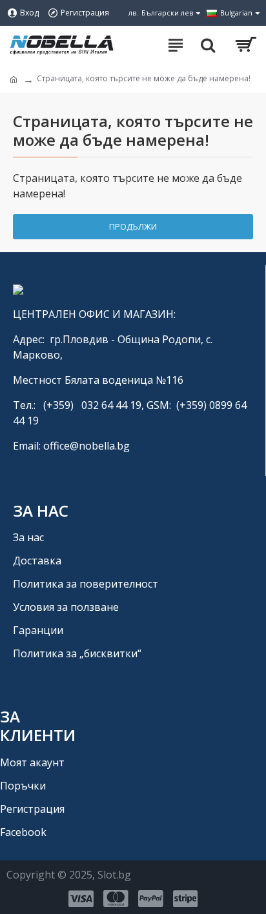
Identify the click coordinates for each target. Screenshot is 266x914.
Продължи (133, 226)
